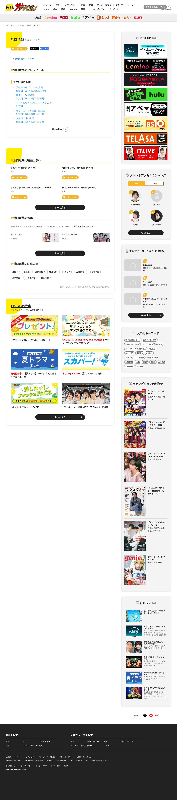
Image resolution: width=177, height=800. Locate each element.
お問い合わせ (30, 757)
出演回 (19, 106)
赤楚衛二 (149, 353)
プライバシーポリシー (66, 757)
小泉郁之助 (94, 271)
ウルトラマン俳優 (132, 344)
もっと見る (60, 207)
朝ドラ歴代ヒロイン (132, 340)
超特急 (152, 362)
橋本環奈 (142, 349)
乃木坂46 (139, 366)
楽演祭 (66, 766)
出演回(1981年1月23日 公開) (30, 98)
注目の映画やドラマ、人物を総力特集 (27, 309)
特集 (55, 9)
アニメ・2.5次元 (104, 5)
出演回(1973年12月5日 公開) (30, 121)
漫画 (83, 9)
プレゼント (114, 9)
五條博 (27, 271)
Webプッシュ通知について (79, 760)
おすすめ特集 (21, 305)
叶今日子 (66, 271)
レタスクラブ (55, 766)
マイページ (18, 757)
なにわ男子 (129, 353)
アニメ (25, 741)
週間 (155, 183)
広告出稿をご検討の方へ (13, 760)
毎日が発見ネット (11, 766)
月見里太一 (17, 277)
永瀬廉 (145, 362)
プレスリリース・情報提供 (47, 757)
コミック (131, 5)
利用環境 (50, 760)
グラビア (119, 5)
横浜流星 (158, 344)
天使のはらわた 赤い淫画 (29, 87)
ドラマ (58, 5)
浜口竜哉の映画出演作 (27, 160)
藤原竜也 (139, 353)
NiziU (138, 362)
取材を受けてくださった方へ (34, 760)
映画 (83, 5)
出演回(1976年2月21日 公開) (30, 113)
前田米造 (53, 271)
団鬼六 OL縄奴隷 (25, 95)
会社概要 (8, 757)
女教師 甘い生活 (25, 118)
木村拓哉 (161, 362)
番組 (63, 9)
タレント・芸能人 (17, 25)
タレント (73, 9)
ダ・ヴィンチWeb (41, 766)
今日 (136, 183)
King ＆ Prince (147, 344)
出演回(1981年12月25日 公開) (31, 90)
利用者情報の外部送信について (101, 760)
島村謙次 (39, 271)
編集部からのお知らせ (84, 757)
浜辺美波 (152, 349)
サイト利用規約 (61, 760)
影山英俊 (45, 277)
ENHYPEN (129, 366)
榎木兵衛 (31, 277)
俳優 (29, 25)
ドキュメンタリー (30, 745)
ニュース (47, 5)
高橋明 (15, 271)
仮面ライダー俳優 (149, 340)
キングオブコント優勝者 (134, 357)
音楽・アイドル (127, 741)
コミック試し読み (97, 9)
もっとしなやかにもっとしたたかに (34, 102)
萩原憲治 (80, 271)
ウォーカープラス (26, 766)
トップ (46, 9)
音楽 (91, 5)
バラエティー (71, 5)
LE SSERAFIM (130, 349)
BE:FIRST (129, 362)
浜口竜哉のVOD (23, 218)
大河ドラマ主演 (152, 357)
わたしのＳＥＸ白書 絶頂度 (30, 110)
